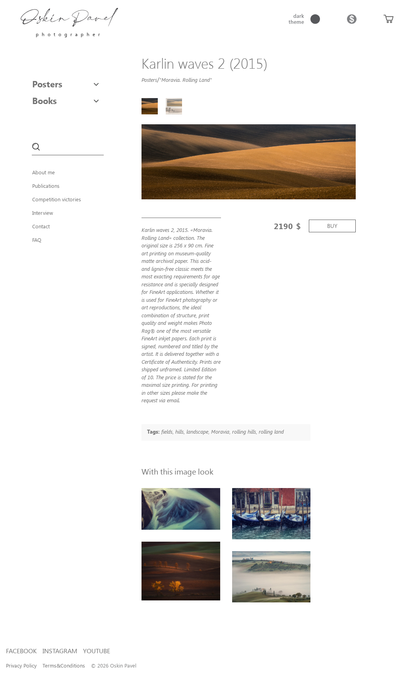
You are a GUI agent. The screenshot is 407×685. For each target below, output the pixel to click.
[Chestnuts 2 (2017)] (180, 571)
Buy (332, 226)
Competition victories (56, 199)
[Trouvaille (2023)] (180, 509)
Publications (46, 185)
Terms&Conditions (64, 665)
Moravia (220, 431)
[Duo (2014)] (271, 576)
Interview (42, 212)
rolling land (271, 431)
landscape (197, 431)
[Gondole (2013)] (271, 513)
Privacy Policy (21, 665)
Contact (41, 226)
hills (179, 431)
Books (44, 100)
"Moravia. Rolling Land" (185, 79)
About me (43, 172)
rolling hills (244, 431)
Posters (47, 84)
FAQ (36, 239)
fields (166, 431)
